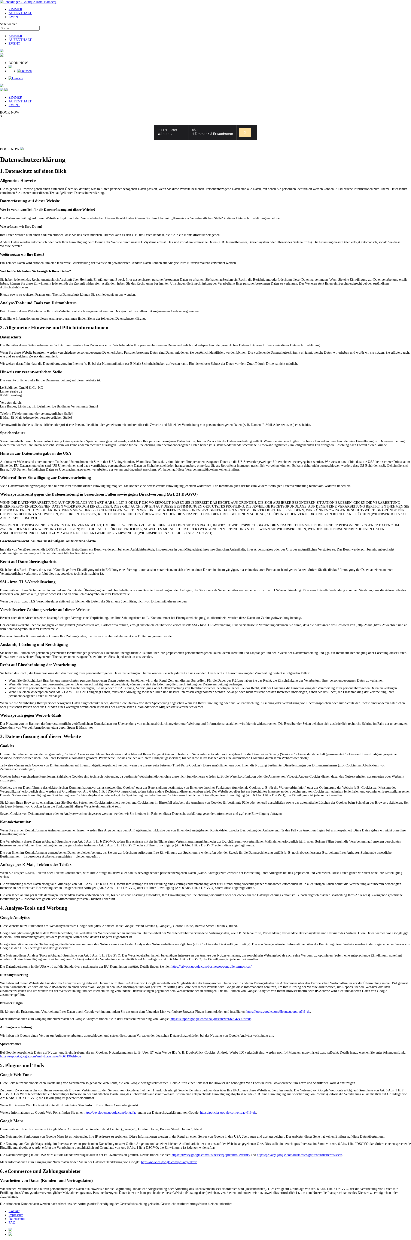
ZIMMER (15, 9)
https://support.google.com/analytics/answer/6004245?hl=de (210, 1019)
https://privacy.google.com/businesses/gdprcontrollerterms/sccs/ (299, 1155)
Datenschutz (17, 1219)
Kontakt (14, 1211)
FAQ (12, 1222)
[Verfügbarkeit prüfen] (245, 132)
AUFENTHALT (20, 13)
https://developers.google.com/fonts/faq (110, 1112)
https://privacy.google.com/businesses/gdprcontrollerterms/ (210, 1155)
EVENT (14, 17)
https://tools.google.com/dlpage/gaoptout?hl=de (278, 1011)
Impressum (16, 1215)
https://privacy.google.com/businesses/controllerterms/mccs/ (211, 966)
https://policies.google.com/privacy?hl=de (228, 1112)
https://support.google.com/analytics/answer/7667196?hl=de (40, 1056)
